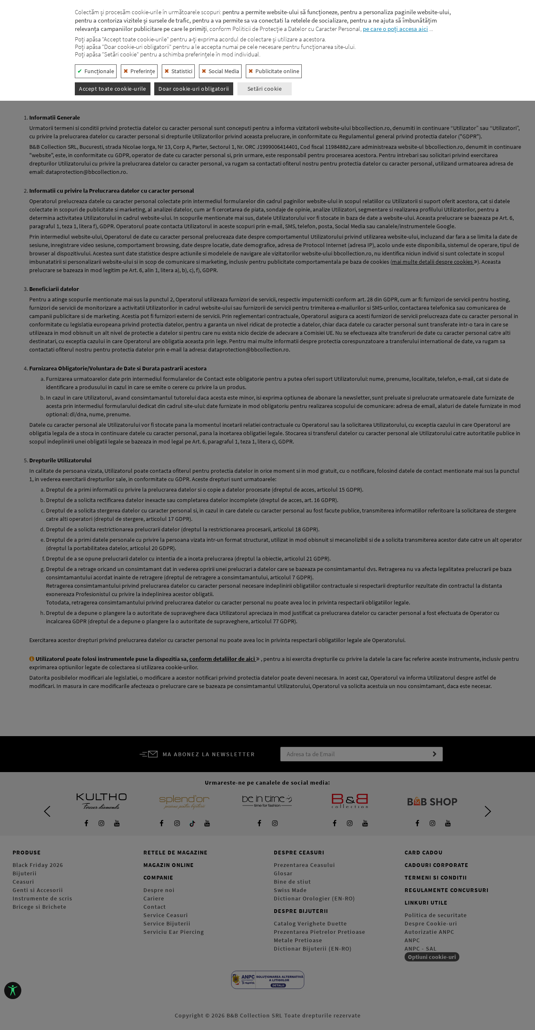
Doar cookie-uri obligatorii (193, 88)
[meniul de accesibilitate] (12, 990)
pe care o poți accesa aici (395, 29)
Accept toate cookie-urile (112, 88)
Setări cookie (264, 88)
